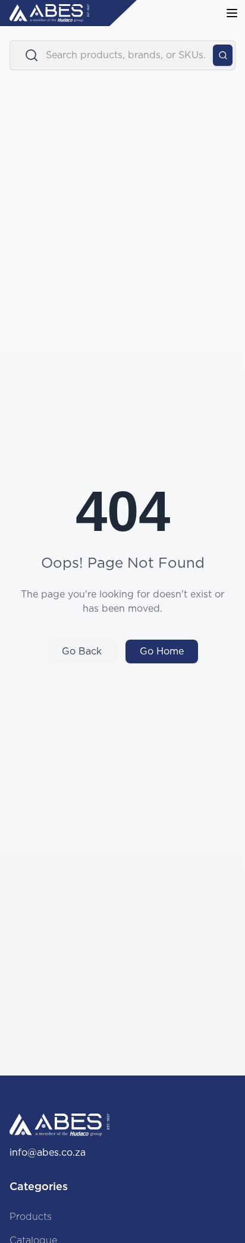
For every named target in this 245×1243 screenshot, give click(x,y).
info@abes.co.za (48, 1152)
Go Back (82, 651)
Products (31, 1217)
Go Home (162, 651)
